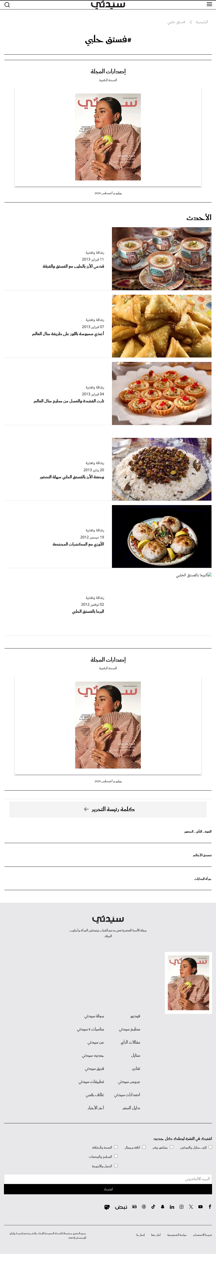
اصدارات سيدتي (127, 1095)
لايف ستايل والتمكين (193, 1147)
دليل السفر (131, 1108)
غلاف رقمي (95, 1095)
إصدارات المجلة (108, 71)
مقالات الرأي (130, 1042)
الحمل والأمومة (102, 1166)
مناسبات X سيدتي (90, 1029)
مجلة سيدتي (94, 1016)
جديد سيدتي (93, 1055)
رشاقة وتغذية (95, 253)
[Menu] (209, 4)
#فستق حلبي (108, 40)
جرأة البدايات (203, 879)
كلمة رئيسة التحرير (113, 809)
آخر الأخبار (96, 1108)
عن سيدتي (95, 1042)
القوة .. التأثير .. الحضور (198, 831)
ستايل (135, 1055)
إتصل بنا (140, 1235)
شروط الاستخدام (202, 1235)
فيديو (135, 1016)
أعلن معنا (156, 1235)
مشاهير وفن (160, 1147)
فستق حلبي (176, 22)
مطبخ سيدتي (129, 1029)
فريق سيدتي (94, 1068)
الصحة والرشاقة (102, 1147)
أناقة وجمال (132, 1147)
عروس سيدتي (129, 1082)
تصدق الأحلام (202, 855)
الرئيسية (202, 22)
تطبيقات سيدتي (91, 1082)
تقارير (136, 1068)
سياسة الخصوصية (177, 1235)
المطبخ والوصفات (100, 1157)
